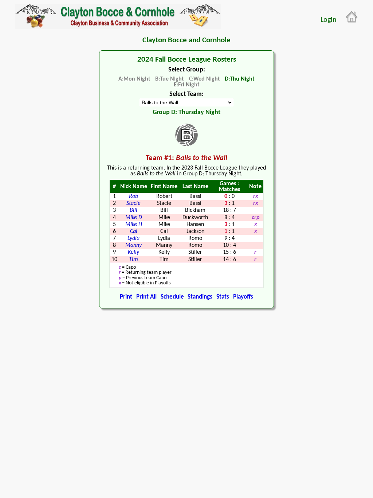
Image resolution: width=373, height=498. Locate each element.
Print (126, 297)
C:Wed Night (204, 79)
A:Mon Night (134, 79)
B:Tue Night (169, 79)
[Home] (352, 17)
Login (329, 20)
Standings (200, 297)
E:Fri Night (187, 85)
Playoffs (243, 297)
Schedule (172, 297)
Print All (146, 297)
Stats (222, 297)
